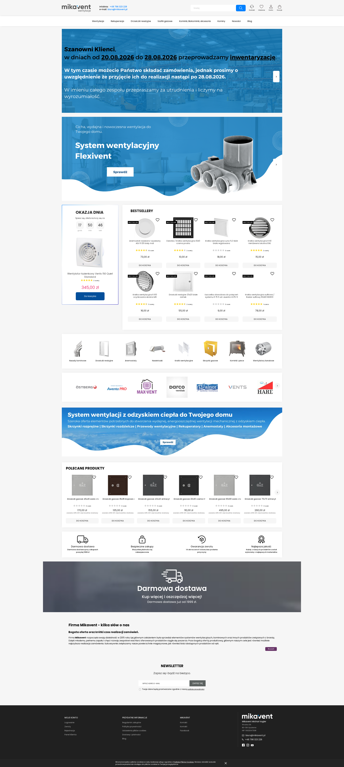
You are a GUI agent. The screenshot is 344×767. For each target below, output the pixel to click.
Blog (124, 738)
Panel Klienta (70, 734)
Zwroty (67, 726)
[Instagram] (247, 745)
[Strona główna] (76, 7)
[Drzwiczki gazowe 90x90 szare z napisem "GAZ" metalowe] (224, 485)
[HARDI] (268, 387)
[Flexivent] (172, 158)
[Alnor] (207, 387)
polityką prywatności (196, 689)
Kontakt (252, 10)
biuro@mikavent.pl (117, 9)
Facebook (184, 730)
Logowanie (69, 722)
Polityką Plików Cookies (183, 762)
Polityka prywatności (131, 726)
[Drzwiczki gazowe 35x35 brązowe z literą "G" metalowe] (117, 485)
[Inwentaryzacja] (172, 70)
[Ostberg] (86, 387)
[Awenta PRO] (116, 387)
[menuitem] (98, 21)
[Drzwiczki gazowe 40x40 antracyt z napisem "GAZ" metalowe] (153, 485)
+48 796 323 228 (118, 6)
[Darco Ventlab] (177, 387)
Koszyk (279, 10)
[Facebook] (243, 745)
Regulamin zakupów (131, 722)
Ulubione (261, 10)
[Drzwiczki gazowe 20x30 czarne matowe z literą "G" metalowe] (188, 485)
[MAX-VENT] (147, 387)
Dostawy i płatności (131, 734)
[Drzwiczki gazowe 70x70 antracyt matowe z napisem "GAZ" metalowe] (259, 485)
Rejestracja (69, 730)
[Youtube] (252, 745)
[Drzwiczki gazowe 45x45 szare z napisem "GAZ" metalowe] (82, 485)
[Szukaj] (241, 8)
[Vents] (237, 387)
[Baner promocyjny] (172, 432)
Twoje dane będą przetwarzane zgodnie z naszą (172, 689)
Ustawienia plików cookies (134, 730)
